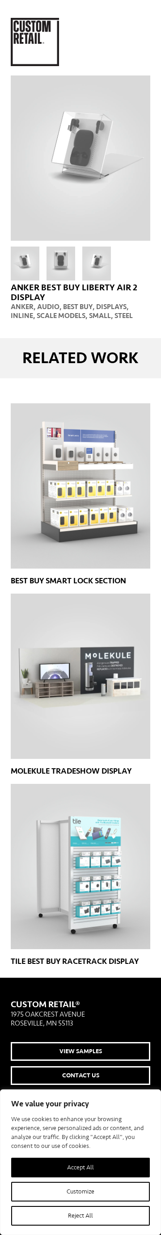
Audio (48, 306)
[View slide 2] (61, 263)
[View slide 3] (96, 263)
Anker (22, 306)
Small (100, 315)
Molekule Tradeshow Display (71, 771)
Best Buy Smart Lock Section (68, 581)
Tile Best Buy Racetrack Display (75, 961)
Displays (111, 306)
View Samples (80, 1051)
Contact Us (80, 1076)
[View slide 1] (25, 263)
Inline (22, 315)
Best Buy (78, 306)
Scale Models (61, 315)
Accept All (80, 1168)
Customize (80, 1192)
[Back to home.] (35, 42)
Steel (123, 315)
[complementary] (80, 1162)
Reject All (80, 1216)
